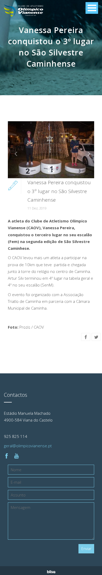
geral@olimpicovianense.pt (28, 445)
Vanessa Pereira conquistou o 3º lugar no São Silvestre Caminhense (59, 191)
